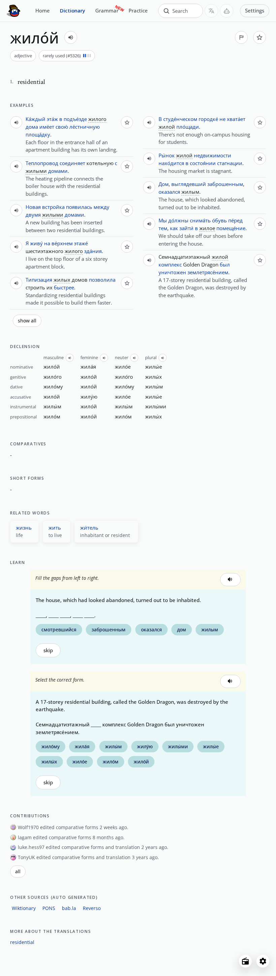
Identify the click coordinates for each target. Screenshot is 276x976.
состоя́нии (203, 163)
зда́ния (93, 251)
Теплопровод (42, 163)
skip (48, 650)
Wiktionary (24, 908)
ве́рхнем (62, 243)
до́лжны (178, 220)
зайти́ (186, 228)
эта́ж (52, 119)
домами (58, 170)
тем (163, 228)
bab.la (69, 908)
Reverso (92, 908)
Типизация (39, 279)
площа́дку (38, 134)
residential (22, 942)
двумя (33, 214)
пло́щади (187, 126)
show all (27, 321)
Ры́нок (167, 155)
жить (54, 527)
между (101, 206)
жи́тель (89, 527)
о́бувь (219, 220)
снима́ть (200, 220)
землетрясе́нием (207, 272)
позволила (102, 279)
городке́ (208, 119)
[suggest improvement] (241, 37)
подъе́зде (75, 119)
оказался (169, 191)
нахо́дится (171, 163)
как (174, 228)
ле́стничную (84, 126)
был (225, 264)
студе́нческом (180, 119)
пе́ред (235, 220)
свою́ (62, 126)
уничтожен (172, 272)
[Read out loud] (70, 37)
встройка (53, 206)
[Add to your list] (259, 37)
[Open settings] (262, 961)
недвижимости (212, 155)
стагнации (229, 163)
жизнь (24, 527)
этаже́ (81, 243)
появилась (79, 206)
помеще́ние (230, 228)
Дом (164, 184)
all (18, 872)
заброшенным (225, 184)
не (222, 119)
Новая (33, 206)
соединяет (72, 163)
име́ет (46, 126)
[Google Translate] (211, 11)
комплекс (170, 264)
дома (32, 126)
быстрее (64, 287)
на (47, 243)
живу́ (36, 243)
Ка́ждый (35, 119)
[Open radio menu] (245, 961)
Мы (163, 220)
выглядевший (188, 184)
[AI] (226, 11)
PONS (48, 908)
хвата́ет (236, 119)
